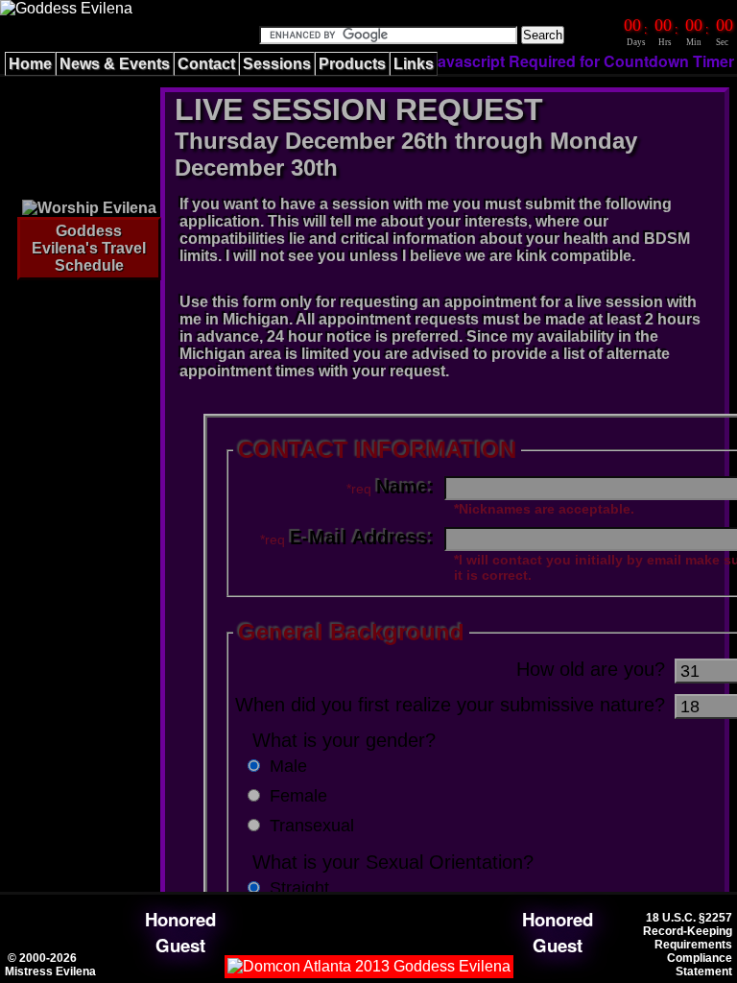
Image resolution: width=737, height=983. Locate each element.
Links (413, 64)
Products (352, 64)
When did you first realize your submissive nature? (450, 704)
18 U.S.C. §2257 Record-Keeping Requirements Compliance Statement (687, 944)
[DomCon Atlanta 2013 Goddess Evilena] (369, 966)
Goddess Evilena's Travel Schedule (89, 248)
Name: (405, 486)
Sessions (277, 64)
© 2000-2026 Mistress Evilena (50, 964)
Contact (206, 64)
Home (30, 64)
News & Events (114, 64)
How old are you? (590, 669)
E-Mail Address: (362, 537)
